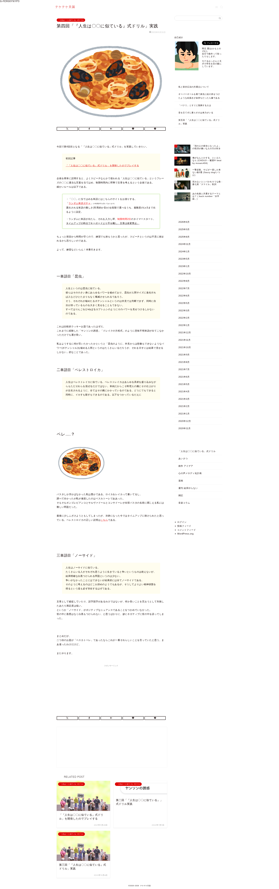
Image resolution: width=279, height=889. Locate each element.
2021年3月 (184, 399)
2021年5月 (184, 384)
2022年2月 (184, 318)
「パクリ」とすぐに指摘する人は (194, 105)
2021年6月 (184, 377)
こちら (104, 520)
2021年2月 (184, 406)
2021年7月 (184, 369)
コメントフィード (186, 530)
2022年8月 (184, 281)
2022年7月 (184, 288)
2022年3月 (184, 310)
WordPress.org (185, 533)
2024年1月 (184, 251)
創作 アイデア (185, 466)
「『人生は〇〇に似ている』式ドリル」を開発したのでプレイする (102, 165)
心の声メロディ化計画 (190, 473)
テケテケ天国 (65, 7)
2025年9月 (184, 229)
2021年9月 (184, 354)
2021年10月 (184, 347)
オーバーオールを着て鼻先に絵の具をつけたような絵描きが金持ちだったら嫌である (199, 96)
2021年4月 (184, 391)
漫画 (180, 480)
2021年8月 (184, 362)
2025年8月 (184, 237)
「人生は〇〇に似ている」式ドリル (71, 20)
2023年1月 (184, 266)
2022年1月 (184, 325)
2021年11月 (184, 340)
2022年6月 (184, 295)
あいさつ (183, 458)
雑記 (180, 495)
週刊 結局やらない (188, 488)
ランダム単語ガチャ (80, 203)
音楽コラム (184, 503)
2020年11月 (184, 428)
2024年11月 (184, 244)
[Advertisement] (111, 688)
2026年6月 (184, 222)
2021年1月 (184, 413)
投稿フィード (184, 526)
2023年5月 (184, 259)
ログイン (182, 522)
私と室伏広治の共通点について (193, 87)
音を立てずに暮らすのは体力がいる (195, 113)
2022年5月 (184, 303)
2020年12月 (184, 421)
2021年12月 (184, 332)
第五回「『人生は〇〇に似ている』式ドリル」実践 (199, 122)
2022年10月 (184, 273)
